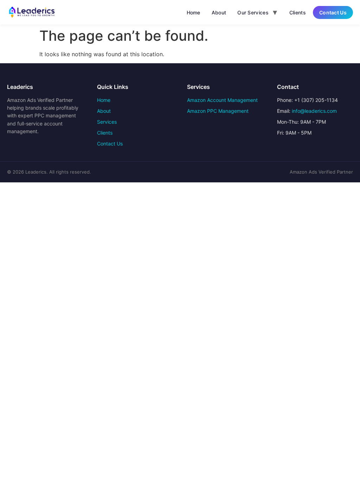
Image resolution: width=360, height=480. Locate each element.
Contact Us (333, 12)
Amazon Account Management (222, 100)
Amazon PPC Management (218, 111)
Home (193, 12)
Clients (297, 12)
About (219, 12)
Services (107, 122)
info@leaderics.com (314, 111)
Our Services (253, 12)
